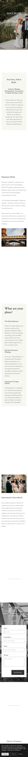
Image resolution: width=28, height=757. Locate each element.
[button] (25, 14)
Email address (7, 637)
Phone (5, 646)
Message (6, 655)
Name (5, 628)
